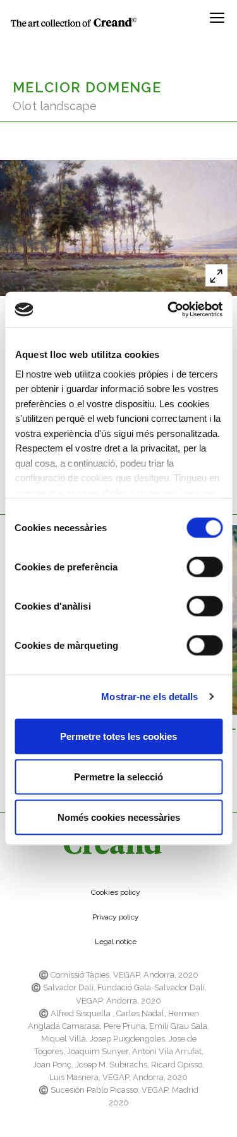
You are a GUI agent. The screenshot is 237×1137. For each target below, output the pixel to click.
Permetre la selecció (118, 776)
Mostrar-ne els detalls (149, 696)
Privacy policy (115, 917)
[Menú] (217, 22)
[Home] (73, 22)
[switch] (204, 566)
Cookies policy (115, 892)
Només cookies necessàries (119, 816)
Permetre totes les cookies (118, 735)
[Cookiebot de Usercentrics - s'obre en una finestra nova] (168, 310)
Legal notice (116, 941)
